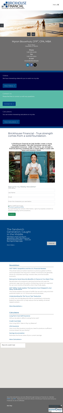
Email (10, 197)
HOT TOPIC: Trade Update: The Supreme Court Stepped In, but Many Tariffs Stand (30, 288)
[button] (56, 4)
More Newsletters (15, 306)
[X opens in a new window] (35, 65)
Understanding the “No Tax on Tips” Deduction (25, 296)
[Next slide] (61, 25)
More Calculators (15, 339)
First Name (11, 188)
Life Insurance (14, 326)
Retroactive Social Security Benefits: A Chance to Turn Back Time (31, 279)
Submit (12, 214)
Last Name (11, 192)
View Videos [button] (8, 86)
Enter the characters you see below (19, 201)
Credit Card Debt (15, 321)
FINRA (8, 399)
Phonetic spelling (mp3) (16, 207)
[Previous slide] (2, 25)
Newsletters (14, 265)
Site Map (9, 405)
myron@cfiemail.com (31, 60)
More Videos (11, 245)
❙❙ (33, 34)
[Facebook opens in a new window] (31, 65)
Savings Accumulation (17, 333)
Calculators (14, 313)
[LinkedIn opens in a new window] (27, 65)
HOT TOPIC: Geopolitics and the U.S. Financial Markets (27, 268)
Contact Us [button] (8, 104)
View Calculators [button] (10, 122)
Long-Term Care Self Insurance (19, 316)
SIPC (14, 399)
